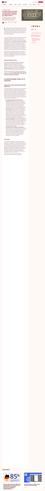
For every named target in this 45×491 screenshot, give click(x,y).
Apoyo (38, 4)
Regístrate (40, 2)
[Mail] (37, 26)
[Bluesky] (35, 26)
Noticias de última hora (6, 9)
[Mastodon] (33, 26)
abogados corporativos (8, 68)
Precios (15, 4)
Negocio (19, 4)
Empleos (34, 4)
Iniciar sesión (35, 2)
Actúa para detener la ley (36, 32)
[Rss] (39, 26)
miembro (5, 52)
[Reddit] (31, 26)
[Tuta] (4, 2)
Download (11, 4)
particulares (22, 66)
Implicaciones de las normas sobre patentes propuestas (36, 39)
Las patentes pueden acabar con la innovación (36, 35)
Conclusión (34, 42)
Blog (30, 4)
